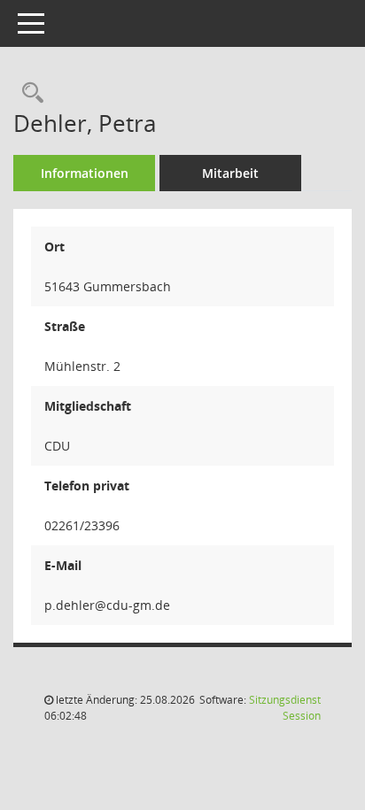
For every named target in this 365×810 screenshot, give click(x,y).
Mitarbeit (230, 173)
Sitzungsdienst (285, 707)
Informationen (84, 173)
